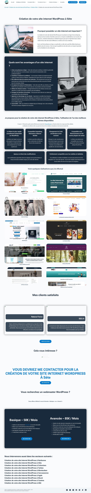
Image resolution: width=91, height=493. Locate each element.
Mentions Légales (27, 489)
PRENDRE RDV (82, 2)
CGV (32, 489)
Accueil (6, 7)
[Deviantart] (82, 490)
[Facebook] (76, 490)
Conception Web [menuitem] (31, 2)
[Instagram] (70, 490)
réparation (27, 424)
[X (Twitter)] (73, 490)
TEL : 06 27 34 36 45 (73, 2)
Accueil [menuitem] (12, 2)
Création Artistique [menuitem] (53, 2)
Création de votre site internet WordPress (19, 7)
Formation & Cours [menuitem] (42, 2)
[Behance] (79, 490)
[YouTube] (67, 490)
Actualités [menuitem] (62, 2)
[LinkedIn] (85, 490)
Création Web (34, 7)
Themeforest (48, 124)
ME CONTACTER (45, 382)
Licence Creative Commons (23, 490)
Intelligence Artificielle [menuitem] (21, 2)
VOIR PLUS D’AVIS (45, 341)
